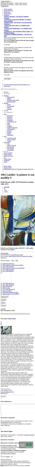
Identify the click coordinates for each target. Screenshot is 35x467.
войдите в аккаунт (29, 435)
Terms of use (12, 465)
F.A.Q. (5, 464)
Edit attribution (4, 253)
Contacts (14, 464)
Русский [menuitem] (6, 84)
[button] (8, 9)
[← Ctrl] (7, 271)
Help (2, 464)
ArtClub (8, 111)
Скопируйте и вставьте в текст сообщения (12, 452)
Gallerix (8, 456)
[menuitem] (28, 84)
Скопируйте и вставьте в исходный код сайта (13, 447)
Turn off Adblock (5, 392)
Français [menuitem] (20, 84)
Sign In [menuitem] (6, 86)
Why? (14, 318)
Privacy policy (20, 465)
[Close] (16, 89)
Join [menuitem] (9, 86)
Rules (7, 465)
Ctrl (13, 260)
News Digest (7, 78)
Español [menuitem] (15, 84)
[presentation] (19, 193)
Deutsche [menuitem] (24, 84)
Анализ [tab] (6, 191)
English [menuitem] (11, 84)
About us (9, 464)
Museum (7, 92)
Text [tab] (5, 190)
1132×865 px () (17, 254)
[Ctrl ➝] (7, 283)
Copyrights (27, 465)
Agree (28, 444)
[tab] (6, 187)
